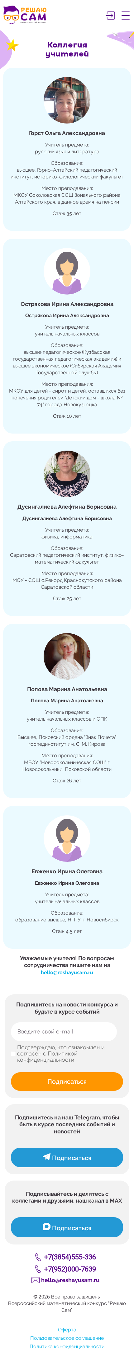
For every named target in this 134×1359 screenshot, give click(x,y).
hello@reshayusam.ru (67, 972)
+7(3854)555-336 (70, 1257)
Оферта (67, 1330)
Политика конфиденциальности (67, 1346)
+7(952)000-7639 (70, 1269)
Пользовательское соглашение (67, 1338)
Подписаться (67, 1081)
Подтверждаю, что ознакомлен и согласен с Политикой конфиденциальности (61, 1053)
